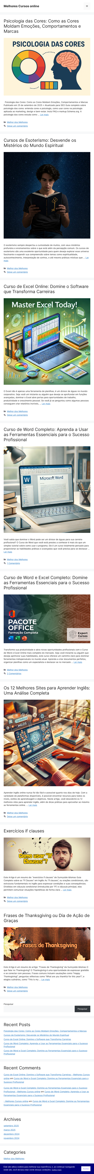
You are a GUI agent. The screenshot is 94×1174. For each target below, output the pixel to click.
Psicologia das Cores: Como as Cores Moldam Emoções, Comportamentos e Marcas (42, 26)
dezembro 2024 (11, 1134)
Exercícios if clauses (24, 830)
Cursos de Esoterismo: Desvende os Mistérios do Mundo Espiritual (40, 143)
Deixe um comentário (17, 126)
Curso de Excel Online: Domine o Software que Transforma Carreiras (46, 289)
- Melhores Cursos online (16, 1101)
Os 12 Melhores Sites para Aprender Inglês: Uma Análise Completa (47, 690)
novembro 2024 (11, 1138)
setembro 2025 (11, 1126)
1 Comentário (13, 563)
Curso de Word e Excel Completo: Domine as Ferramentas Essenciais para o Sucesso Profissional (46, 582)
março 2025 (9, 1130)
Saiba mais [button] (56, 1170)
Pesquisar (8, 1004)
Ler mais (44, 114)
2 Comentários (14, 673)
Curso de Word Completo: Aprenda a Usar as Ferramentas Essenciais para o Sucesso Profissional (46, 434)
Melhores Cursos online (21, 6)
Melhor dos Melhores (17, 122)
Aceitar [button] (86, 1169)
